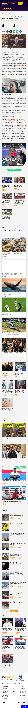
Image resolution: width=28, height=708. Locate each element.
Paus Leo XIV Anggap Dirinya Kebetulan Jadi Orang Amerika (7, 629)
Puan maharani (12, 230)
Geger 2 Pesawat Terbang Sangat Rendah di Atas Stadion (18, 583)
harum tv (14, 690)
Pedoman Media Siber (5, 693)
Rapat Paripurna (6, 233)
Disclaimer (5, 691)
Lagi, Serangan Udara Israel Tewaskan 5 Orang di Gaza (16, 515)
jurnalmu (23, 694)
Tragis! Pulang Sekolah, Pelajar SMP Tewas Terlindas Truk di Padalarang (17, 525)
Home (3, 13)
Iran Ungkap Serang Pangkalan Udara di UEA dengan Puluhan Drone (17, 593)
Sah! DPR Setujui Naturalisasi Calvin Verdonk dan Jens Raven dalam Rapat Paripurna (6, 218)
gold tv (14, 692)
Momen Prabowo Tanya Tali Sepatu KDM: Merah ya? (14, 480)
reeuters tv (14, 694)
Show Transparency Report (21, 681)
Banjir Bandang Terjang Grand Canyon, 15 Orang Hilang (17, 602)
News (6, 13)
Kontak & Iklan (5, 695)
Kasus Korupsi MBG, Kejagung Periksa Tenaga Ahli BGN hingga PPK (20, 392)
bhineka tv (14, 691)
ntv (14, 688)
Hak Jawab (5, 696)
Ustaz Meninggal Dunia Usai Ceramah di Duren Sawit (14, 438)
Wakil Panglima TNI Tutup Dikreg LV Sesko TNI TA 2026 (7, 665)
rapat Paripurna (16, 119)
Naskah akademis (21, 233)
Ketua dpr (20, 230)
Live (20, 3)
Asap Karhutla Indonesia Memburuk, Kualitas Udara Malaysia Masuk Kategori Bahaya (18, 573)
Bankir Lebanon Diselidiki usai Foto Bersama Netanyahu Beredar (20, 629)
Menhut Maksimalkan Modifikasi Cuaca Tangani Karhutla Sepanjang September (17, 554)
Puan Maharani (17, 51)
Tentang (5, 688)
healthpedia (23, 691)
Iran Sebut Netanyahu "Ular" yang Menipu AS (18, 544)
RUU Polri (21, 65)
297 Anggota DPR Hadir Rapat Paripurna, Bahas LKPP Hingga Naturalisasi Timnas (19, 202)
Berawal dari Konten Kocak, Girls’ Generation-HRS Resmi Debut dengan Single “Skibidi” (7, 392)
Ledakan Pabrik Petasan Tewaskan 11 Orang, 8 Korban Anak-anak (7, 409)
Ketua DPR (21, 125)
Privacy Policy (5, 690)
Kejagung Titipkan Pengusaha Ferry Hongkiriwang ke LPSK (14, 459)
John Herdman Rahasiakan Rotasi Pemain (11, 501)
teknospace (23, 692)
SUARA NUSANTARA (7, 8)
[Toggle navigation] (24, 3)
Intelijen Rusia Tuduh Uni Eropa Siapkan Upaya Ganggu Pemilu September (17, 534)
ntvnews (23, 690)
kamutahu (22, 695)
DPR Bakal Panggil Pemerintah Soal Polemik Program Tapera (6, 186)
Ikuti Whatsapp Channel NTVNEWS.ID (15, 170)
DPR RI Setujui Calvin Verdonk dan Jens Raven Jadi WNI (6, 201)
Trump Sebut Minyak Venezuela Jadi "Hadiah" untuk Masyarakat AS (17, 564)
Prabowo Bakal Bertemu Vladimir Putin (7, 373)
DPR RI (17, 52)
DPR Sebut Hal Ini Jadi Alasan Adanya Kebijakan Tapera (19, 185)
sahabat (23, 688)
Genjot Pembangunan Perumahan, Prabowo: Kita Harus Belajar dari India (20, 648)
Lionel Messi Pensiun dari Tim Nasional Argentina (20, 373)
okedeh (23, 696)
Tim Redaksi (5, 698)
